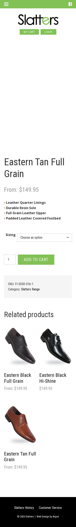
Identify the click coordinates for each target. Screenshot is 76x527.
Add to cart (36, 259)
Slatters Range (30, 289)
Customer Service (50, 508)
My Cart (29, 31)
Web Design (43, 516)
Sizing (11, 235)
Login (48, 31)
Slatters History (24, 508)
